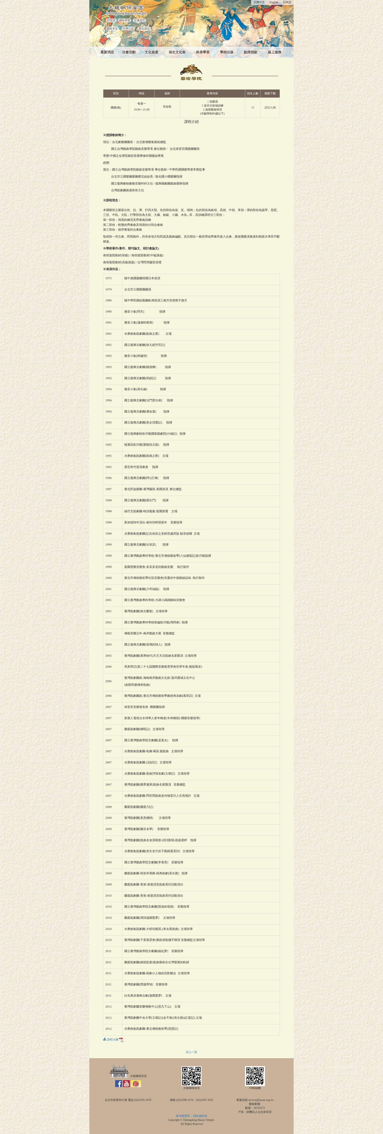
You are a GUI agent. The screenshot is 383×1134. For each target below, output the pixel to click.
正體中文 (259, 2)
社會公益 (128, 28)
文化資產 (151, 52)
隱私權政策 (200, 1115)
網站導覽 (124, 20)
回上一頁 (191, 1052)
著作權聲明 (183, 1115)
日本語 (287, 2)
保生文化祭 (177, 52)
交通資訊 (139, 20)
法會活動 (129, 52)
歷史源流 (144, 28)
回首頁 (111, 20)
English (273, 2)
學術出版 (227, 52)
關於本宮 (112, 28)
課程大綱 (270, 107)
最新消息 (107, 52)
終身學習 (203, 52)
